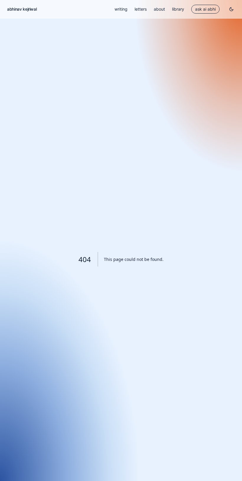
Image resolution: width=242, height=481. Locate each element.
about (159, 9)
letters (141, 9)
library (178, 9)
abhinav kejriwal (22, 9)
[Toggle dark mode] (231, 9)
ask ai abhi (205, 9)
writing (121, 9)
